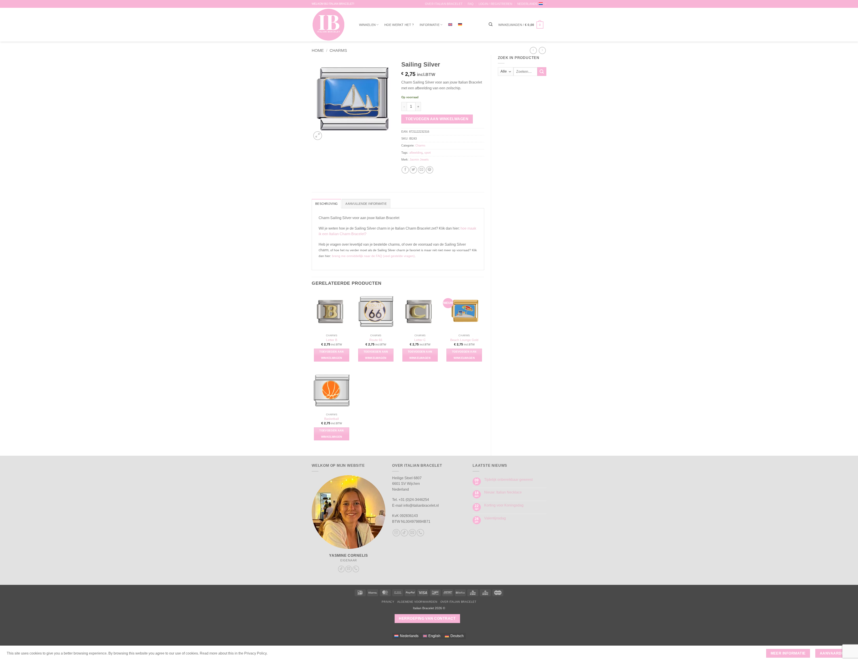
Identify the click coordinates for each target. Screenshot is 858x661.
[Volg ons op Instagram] (396, 532)
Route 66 (375, 340)
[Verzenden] (541, 71)
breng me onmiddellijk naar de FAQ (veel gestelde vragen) (373, 256)
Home (318, 50)
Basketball (331, 418)
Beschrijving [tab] (326, 203)
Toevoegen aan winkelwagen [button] (331, 354)
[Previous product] (542, 50)
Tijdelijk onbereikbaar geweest (508, 479)
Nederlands (527, 4)
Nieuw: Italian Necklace (503, 492)
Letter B (331, 340)
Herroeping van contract (427, 618)
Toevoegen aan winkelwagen (437, 119)
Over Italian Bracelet (444, 4)
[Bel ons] (356, 569)
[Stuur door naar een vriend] (421, 170)
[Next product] (533, 50)
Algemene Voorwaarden (417, 601)
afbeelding (416, 152)
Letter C (420, 340)
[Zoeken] (490, 24)
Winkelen (367, 25)
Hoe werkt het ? (399, 25)
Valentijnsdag (495, 518)
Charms (338, 50)
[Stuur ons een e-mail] (348, 569)
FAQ (471, 4)
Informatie (430, 25)
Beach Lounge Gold (464, 340)
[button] (495, 4)
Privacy (388, 601)
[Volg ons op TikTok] (341, 569)
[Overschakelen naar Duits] (460, 24)
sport (427, 152)
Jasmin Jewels (419, 159)
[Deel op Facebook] (405, 170)
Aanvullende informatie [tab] (366, 203)
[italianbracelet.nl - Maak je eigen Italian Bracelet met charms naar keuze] (330, 25)
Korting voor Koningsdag (504, 505)
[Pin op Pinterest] (429, 170)
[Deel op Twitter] (413, 170)
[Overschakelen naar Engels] (450, 24)
